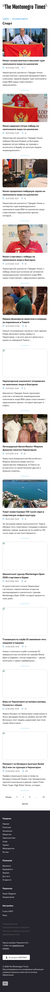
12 (44, 797)
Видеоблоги (8, 869)
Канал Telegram (9, 893)
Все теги (6, 876)
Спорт (5, 841)
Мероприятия (8, 848)
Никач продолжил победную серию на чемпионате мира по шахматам (24, 193)
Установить (18, 957)
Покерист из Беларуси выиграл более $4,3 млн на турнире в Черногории (23, 765)
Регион (6, 852)
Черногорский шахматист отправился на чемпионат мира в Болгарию (24, 383)
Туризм (6, 845)
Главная (6, 824)
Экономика (7, 831)
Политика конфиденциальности (16, 931)
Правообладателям (11, 934)
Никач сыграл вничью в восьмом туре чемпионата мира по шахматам (24, 62)
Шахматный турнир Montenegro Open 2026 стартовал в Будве (24, 575)
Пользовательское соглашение (16, 927)
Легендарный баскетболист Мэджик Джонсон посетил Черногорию (23, 448)
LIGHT (10, 911)
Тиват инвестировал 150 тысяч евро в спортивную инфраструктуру (23, 513)
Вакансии (7, 866)
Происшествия (9, 838)
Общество (7, 834)
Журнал (6, 873)
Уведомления (8, 897)
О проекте (7, 880)
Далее (25, 803)
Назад (8, 797)
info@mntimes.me (10, 924)
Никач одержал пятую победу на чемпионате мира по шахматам (21, 127)
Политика (7, 827)
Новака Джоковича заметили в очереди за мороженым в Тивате (25, 320)
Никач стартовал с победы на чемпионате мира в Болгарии (19, 258)
